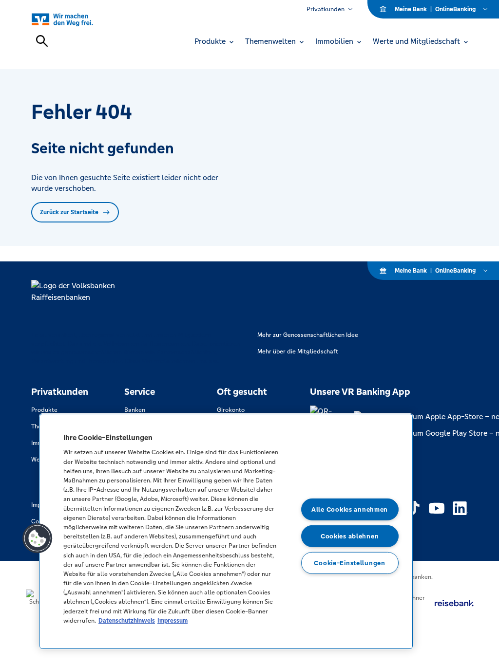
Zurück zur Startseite (69, 212)
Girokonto (231, 410)
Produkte (44, 410)
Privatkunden (326, 9)
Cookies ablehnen (350, 536)
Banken (134, 410)
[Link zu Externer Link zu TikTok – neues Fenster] (413, 508)
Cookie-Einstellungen (349, 562)
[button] (37, 538)
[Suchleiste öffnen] (42, 41)
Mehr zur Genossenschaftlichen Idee (307, 335)
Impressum (172, 620)
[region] (226, 531)
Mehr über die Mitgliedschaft (297, 351)
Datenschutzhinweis (126, 620)
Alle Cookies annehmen (349, 509)
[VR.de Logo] (73, 19)
